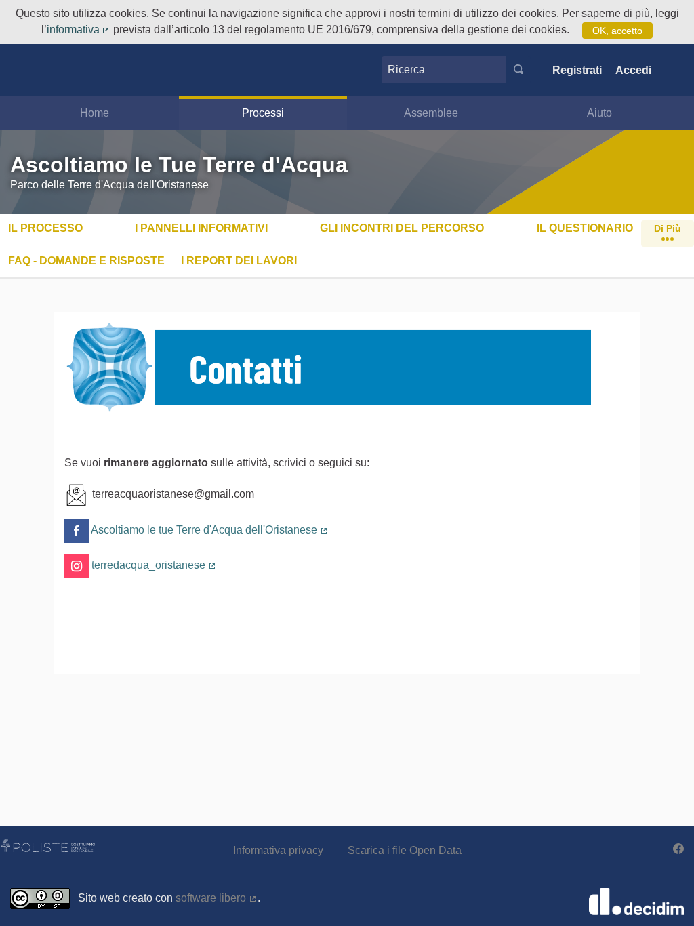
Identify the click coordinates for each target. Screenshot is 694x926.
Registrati (577, 70)
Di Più (667, 228)
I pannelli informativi (201, 228)
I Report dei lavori (239, 260)
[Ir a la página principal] (36, 70)
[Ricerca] (518, 69)
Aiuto (599, 113)
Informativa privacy (278, 850)
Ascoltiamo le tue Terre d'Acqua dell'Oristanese (210, 530)
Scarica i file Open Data (405, 850)
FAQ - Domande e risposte (86, 260)
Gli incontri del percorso (402, 228)
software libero (217, 898)
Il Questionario (585, 228)
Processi (263, 113)
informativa (79, 29)
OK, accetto (617, 30)
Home (94, 113)
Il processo (45, 228)
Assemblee (431, 113)
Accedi (633, 70)
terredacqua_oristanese (154, 565)
